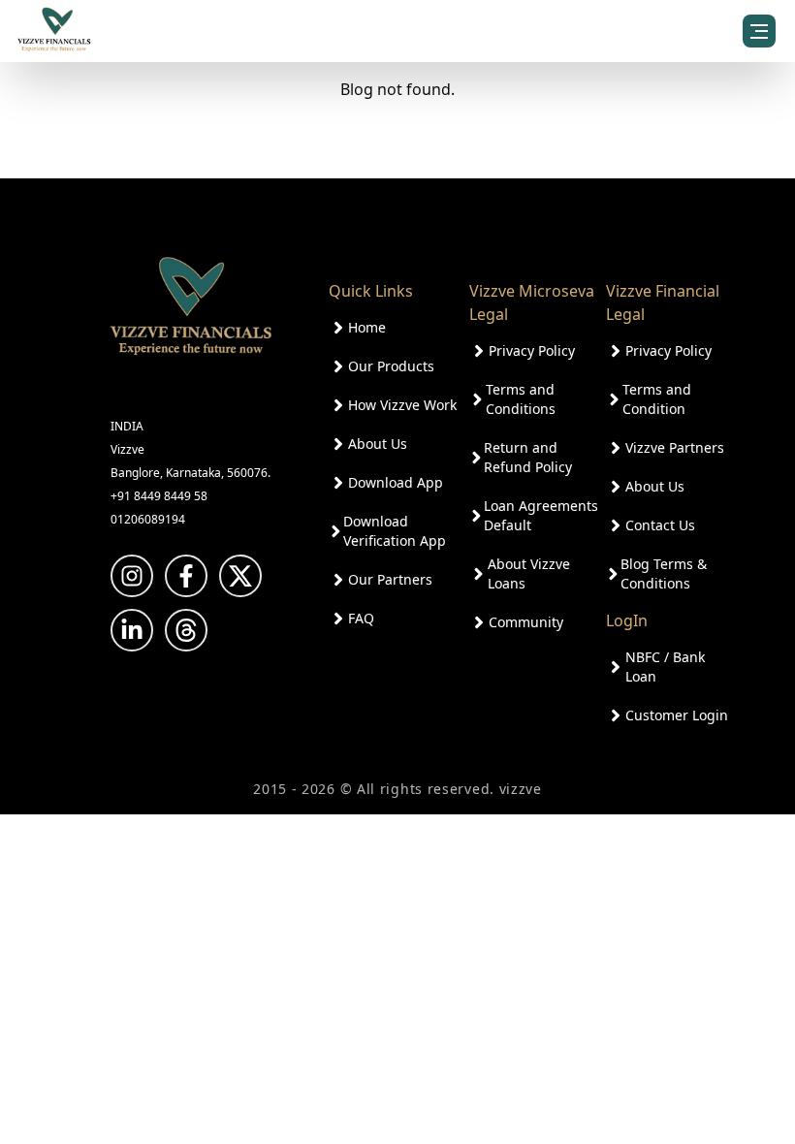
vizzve (520, 788)
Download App (395, 482)
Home (367, 327)
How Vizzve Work (402, 405)
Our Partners (390, 579)
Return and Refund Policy (528, 457)
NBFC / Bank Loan (665, 666)
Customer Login (676, 715)
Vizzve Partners (674, 447)
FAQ (361, 618)
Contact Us (660, 525)
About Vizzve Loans (529, 573)
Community (526, 622)
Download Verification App (394, 531)
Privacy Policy (532, 350)
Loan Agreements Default (541, 515)
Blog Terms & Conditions (663, 573)
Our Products (391, 366)
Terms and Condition (656, 399)
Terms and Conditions (521, 399)
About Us (377, 443)
